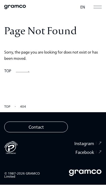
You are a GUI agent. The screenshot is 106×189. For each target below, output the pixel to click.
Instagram (84, 143)
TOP (7, 106)
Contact (36, 127)
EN (82, 7)
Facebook (84, 152)
